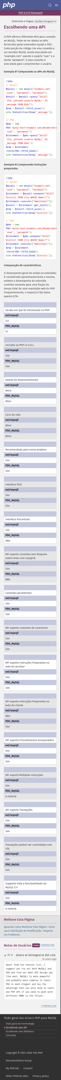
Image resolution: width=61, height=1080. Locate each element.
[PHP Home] (9, 5)
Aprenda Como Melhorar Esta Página (25, 926)
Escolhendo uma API (16, 1027)
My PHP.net (12, 1068)
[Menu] (56, 5)
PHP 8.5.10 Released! (31, 12)
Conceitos (11, 1035)
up (6, 955)
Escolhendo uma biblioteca (20, 1031)
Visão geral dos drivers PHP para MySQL (30, 1018)
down (12, 955)
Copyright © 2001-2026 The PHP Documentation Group (24, 1056)
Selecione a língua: (23, 21)
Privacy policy (41, 1076)
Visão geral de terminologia (20, 1023)
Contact (28, 1068)
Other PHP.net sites (17, 1076)
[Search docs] (50, 5)
